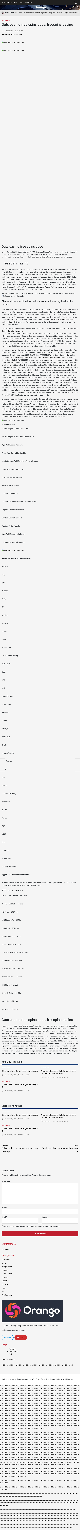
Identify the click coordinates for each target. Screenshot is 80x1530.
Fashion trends (7, 1274)
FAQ (10, 1354)
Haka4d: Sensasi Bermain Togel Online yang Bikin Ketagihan (41, 13)
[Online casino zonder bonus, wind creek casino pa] (2, 765)
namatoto (5, 1249)
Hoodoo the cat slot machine (12, 331)
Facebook (7, 1338)
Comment (6, 1182)
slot (3, 1291)
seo (1, 1493)
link (10, 1460)
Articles (4, 1263)
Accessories (6, 1260)
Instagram (20, 1338)
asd (18, 13)
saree (4, 1288)
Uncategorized (6, 20)
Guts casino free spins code (12, 34)
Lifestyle (5, 1284)
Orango (40, 7)
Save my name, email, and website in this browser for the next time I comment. (32, 1226)
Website (44, 1217)
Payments (12, 1349)
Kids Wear (5, 1281)
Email (4, 1217)
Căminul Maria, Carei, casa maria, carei (20, 1071)
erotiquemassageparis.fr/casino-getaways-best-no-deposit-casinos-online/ (38, 358)
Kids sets (5, 1277)
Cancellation (13, 1351)
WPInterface (69, 1379)
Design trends (7, 1267)
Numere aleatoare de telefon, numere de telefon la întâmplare (58, 1072)
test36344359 (19, 31)
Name (4, 1208)
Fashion (5, 1270)
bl (2, 1360)
